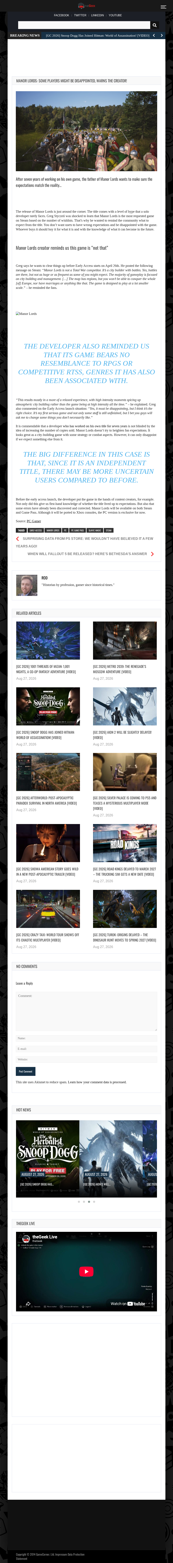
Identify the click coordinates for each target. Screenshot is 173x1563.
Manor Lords (53, 530)
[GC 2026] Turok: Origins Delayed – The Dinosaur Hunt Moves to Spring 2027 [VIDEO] (124, 937)
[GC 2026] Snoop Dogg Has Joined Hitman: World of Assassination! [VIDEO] (45, 735)
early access (36, 530)
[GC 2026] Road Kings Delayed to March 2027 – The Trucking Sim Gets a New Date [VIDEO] (124, 871)
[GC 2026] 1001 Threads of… (100, 1184)
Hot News (23, 1109)
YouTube (115, 15)
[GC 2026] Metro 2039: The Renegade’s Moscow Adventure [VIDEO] (119, 669)
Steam (108, 530)
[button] (78, 1202)
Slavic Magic (95, 530)
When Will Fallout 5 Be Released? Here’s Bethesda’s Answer (87, 554)
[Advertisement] (88, 52)
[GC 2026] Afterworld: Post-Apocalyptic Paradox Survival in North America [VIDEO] (46, 800)
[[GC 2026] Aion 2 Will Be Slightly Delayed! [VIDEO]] (125, 706)
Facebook (61, 15)
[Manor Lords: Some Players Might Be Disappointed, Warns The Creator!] (86, 131)
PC (65, 530)
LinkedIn (97, 15)
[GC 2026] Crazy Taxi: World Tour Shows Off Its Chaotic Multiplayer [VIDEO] (47, 937)
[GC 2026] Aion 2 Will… (33, 1184)
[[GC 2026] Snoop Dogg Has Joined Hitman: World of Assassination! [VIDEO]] (48, 706)
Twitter (80, 15)
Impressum (61, 1554)
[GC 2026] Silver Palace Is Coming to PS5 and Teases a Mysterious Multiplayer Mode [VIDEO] (124, 803)
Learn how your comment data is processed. (97, 1082)
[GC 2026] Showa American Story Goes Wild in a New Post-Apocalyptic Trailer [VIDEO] (47, 871)
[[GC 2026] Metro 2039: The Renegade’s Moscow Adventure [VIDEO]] (125, 641)
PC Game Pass (77, 530)
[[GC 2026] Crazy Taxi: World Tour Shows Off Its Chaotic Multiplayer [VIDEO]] (48, 909)
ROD (44, 577)
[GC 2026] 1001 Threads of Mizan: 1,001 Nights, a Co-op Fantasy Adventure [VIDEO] (46, 669)
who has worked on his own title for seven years (94, 426)
